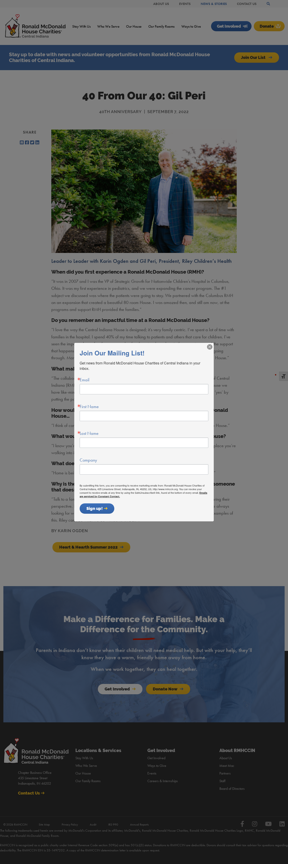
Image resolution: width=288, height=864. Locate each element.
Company (88, 460)
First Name (89, 406)
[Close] (209, 347)
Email (84, 380)
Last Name (89, 433)
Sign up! (94, 508)
